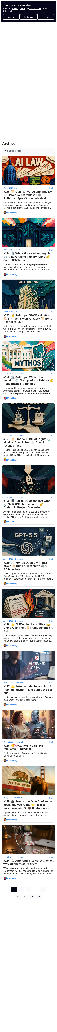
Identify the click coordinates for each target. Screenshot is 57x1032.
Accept (11, 17)
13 (43, 889)
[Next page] (32, 896)
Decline (45, 17)
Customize (28, 17)
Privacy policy (18, 8)
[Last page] (39, 896)
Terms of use (35, 8)
